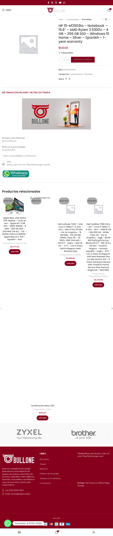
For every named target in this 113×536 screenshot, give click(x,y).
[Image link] (16, 173)
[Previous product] (102, 19)
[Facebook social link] (48, 3)
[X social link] (52, 3)
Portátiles (87, 19)
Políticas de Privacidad (49, 473)
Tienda (43, 464)
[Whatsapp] (7, 523)
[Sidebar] (3, 164)
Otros (49, 409)
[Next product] (109, 19)
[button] (5, 435)
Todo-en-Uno (21, 243)
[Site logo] (56, 10)
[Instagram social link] (56, 3)
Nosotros (44, 469)
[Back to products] (106, 19)
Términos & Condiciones (50, 478)
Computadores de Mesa (98, 276)
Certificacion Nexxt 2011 (42, 405)
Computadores (72, 19)
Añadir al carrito (83, 59)
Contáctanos (45, 483)
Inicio (61, 19)
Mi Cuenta (44, 459)
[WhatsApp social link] (64, 3)
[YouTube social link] (60, 3)
